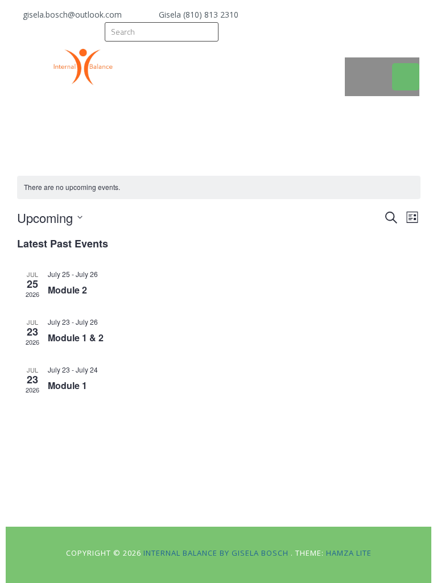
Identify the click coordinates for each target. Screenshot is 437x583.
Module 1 (67, 385)
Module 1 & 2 (76, 337)
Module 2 (67, 289)
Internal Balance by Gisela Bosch (217, 553)
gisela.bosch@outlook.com (72, 14)
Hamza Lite (349, 553)
